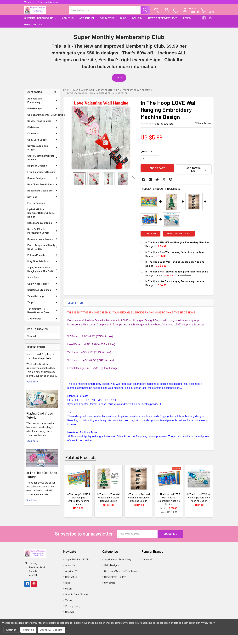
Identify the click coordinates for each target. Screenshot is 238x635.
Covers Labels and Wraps (37, 147)
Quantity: (147, 151)
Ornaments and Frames (40, 238)
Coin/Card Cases (37, 139)
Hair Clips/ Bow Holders (40, 184)
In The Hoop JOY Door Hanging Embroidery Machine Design (199, 497)
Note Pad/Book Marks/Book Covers (38, 231)
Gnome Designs (36, 178)
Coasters (32, 133)
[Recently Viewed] (157, 10)
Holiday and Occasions (40, 190)
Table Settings (35, 296)
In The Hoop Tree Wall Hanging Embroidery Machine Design (108, 497)
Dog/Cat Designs (37, 165)
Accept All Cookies (51, 630)
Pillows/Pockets (36, 255)
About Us (68, 18)
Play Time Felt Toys (38, 261)
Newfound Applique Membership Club (40, 356)
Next (133, 179)
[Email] (150, 179)
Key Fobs (32, 196)
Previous (68, 179)
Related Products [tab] (80, 457)
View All (31, 336)
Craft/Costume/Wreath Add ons (41, 157)
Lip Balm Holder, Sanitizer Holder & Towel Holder (41, 213)
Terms (187, 18)
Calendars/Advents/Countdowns (43, 114)
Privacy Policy (33, 24)
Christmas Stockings (39, 289)
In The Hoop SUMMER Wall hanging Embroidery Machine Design (78, 499)
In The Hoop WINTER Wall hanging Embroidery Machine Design (168, 499)
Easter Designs (36, 203)
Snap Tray (33, 277)
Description (75, 302)
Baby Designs (34, 108)
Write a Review (203, 123)
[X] (164, 179)
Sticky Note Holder (38, 283)
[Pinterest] (211, 18)
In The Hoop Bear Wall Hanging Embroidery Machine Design (138, 497)
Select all (150, 233)
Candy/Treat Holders (39, 120)
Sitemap (69, 611)
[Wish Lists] (176, 10)
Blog (123, 18)
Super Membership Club (38, 18)
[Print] (157, 179)
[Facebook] (204, 18)
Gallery (137, 18)
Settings (11, 630)
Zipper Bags (34, 318)
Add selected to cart (179, 233)
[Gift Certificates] (167, 10)
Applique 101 (86, 18)
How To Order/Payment (162, 18)
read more (32, 381)
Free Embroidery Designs (41, 171)
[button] (119, 78)
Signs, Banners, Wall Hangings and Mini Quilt (40, 269)
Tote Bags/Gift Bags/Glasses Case (38, 310)
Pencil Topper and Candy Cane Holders (41, 247)
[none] (101, 134)
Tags (30, 302)
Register (194, 11)
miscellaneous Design (39, 222)
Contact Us (107, 18)
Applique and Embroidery (34, 100)
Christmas (33, 127)
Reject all (28, 630)
